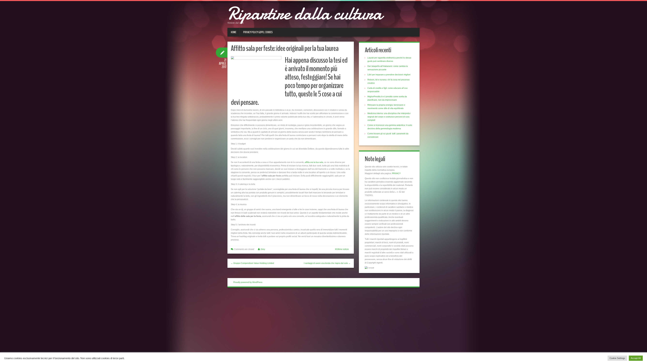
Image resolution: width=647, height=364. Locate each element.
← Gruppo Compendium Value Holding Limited (252, 263)
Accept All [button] (636, 358)
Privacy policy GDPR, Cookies (258, 32)
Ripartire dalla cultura (304, 13)
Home (233, 32)
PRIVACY (396, 173)
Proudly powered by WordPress (247, 282)
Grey (263, 249)
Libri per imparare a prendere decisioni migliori (388, 74)
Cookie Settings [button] (617, 358)
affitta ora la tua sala (314, 162)
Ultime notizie (342, 249)
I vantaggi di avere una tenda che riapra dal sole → (327, 263)
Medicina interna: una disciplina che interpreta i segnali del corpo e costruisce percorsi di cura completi (389, 116)
